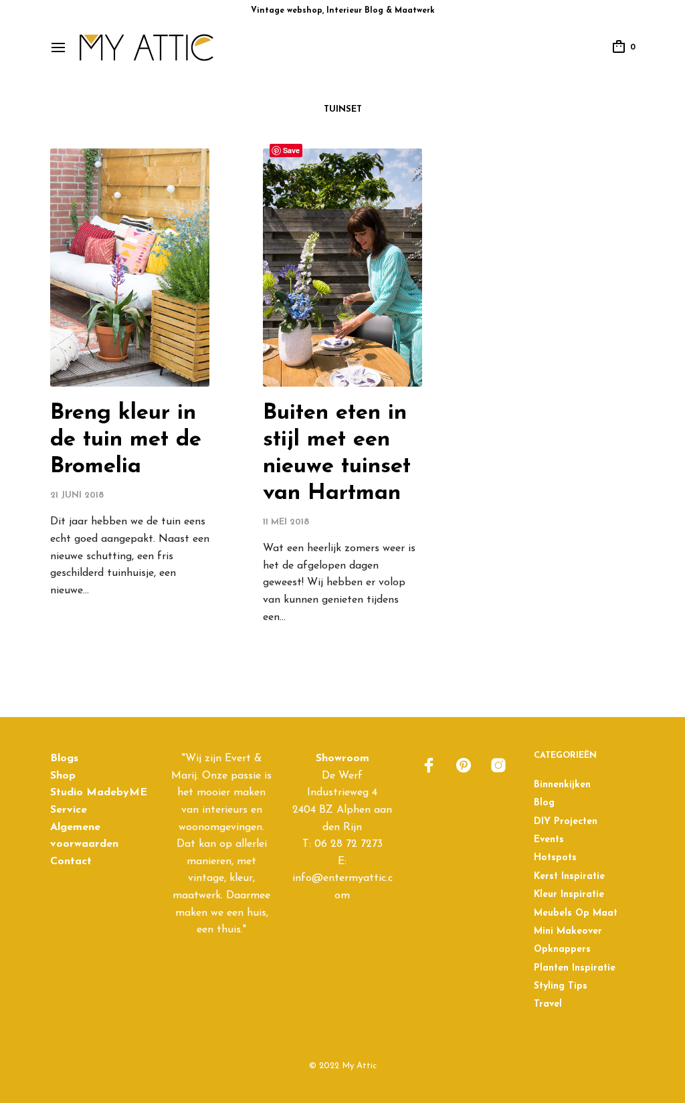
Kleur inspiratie (569, 895)
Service (68, 810)
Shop (63, 776)
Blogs (64, 758)
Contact (71, 861)
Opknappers (562, 949)
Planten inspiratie (574, 968)
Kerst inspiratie (569, 877)
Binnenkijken (562, 785)
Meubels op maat (575, 913)
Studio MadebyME (98, 792)
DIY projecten (565, 822)
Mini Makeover (568, 931)
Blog (544, 803)
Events (549, 840)
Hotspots (555, 858)
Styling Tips (560, 986)
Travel (548, 1004)
